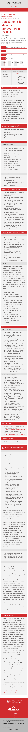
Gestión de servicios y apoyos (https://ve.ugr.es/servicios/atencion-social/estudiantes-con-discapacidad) (12, 691)
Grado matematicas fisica (7, 16)
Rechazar (17, 729)
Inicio (2, 14)
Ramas (5, 14)
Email (17, 73)
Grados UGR (14, 6)
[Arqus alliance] (13, 708)
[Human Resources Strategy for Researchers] (14, 717)
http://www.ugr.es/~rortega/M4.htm (15, 429)
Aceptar (10, 729)
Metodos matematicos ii (7, 18)
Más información (8, 727)
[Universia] (14, 713)
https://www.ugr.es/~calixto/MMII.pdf (15, 434)
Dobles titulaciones (11, 14)
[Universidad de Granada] (14, 3)
